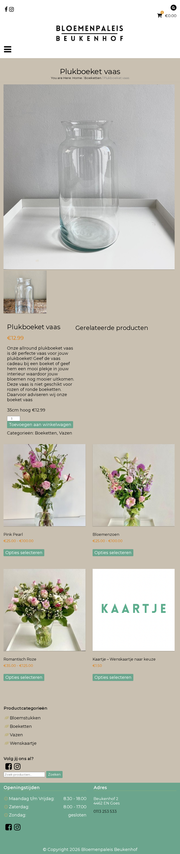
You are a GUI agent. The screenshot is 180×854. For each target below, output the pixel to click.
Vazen (65, 433)
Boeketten (92, 78)
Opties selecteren (23, 552)
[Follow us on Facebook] (6, 7)
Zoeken (54, 774)
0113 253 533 (105, 811)
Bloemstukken (25, 718)
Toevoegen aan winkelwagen (40, 424)
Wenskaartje (23, 743)
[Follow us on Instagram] (11, 7)
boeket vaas (20, 399)
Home (77, 78)
